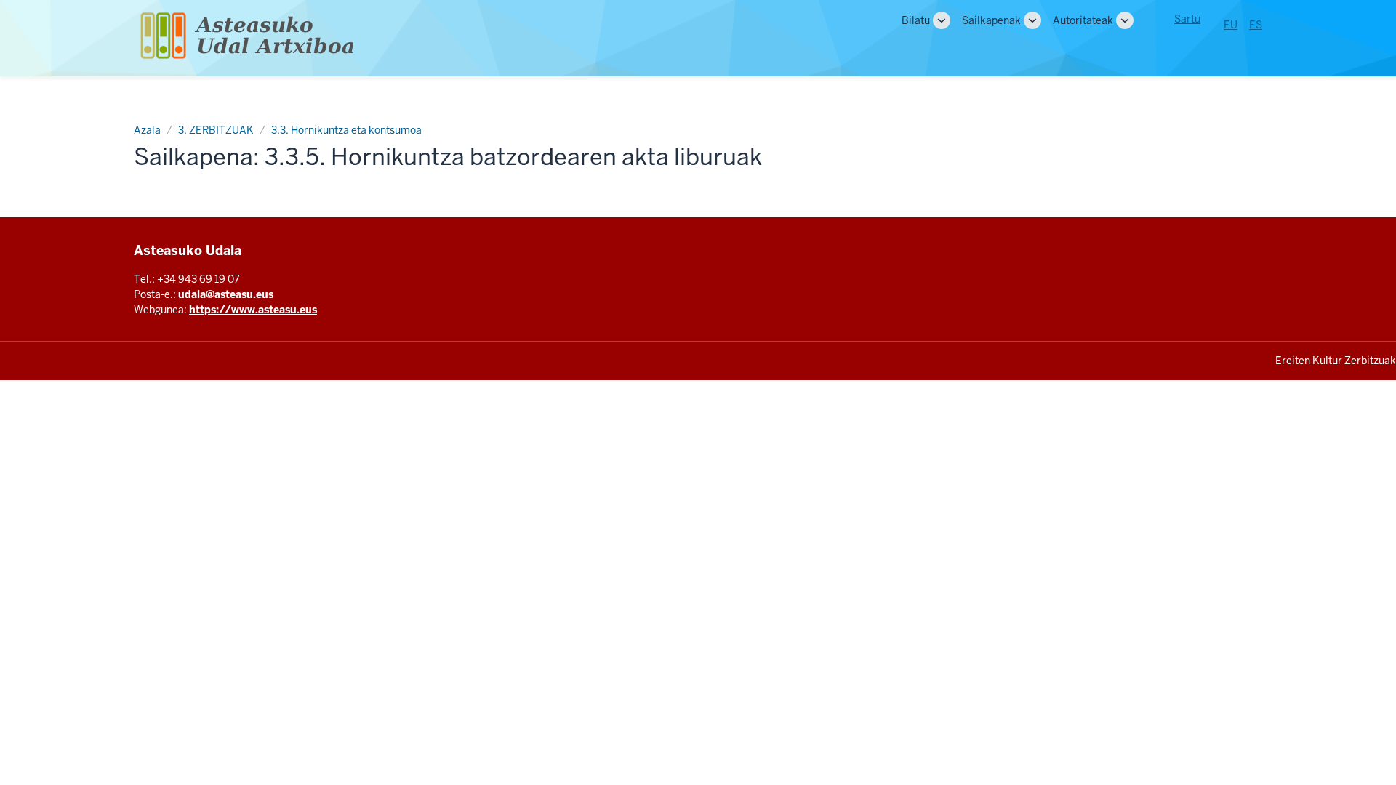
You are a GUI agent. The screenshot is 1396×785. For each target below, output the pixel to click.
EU (1230, 24)
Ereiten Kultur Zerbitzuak (1335, 360)
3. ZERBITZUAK (216, 130)
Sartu (1187, 18)
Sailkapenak (991, 20)
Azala (147, 130)
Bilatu (916, 20)
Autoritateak (1083, 20)
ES (1255, 24)
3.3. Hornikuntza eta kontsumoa (346, 130)
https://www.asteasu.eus (253, 309)
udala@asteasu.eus (225, 294)
